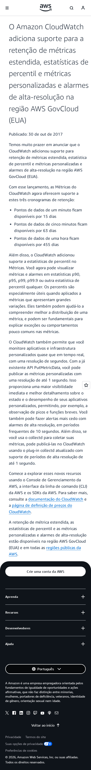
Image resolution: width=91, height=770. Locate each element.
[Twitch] (35, 713)
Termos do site (35, 737)
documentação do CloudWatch (55, 499)
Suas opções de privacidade (24, 744)
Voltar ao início (43, 725)
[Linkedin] (21, 713)
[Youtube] (42, 713)
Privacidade (13, 737)
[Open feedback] (86, 385)
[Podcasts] (49, 713)
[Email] (56, 713)
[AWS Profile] (83, 8)
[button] (45, 571)
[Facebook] (14, 713)
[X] (7, 713)
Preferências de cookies (21, 750)
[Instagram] (28, 713)
